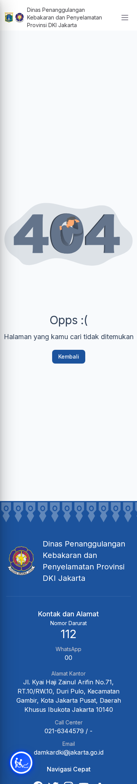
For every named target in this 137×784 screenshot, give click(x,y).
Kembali (68, 356)
